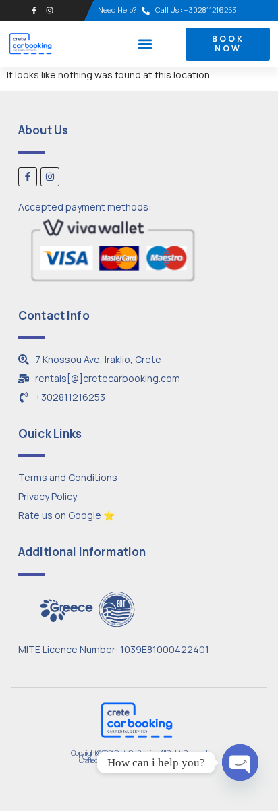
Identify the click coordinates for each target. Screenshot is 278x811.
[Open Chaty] (240, 762)
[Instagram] (49, 10)
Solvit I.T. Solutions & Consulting (162, 760)
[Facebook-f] (34, 10)
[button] (145, 44)
